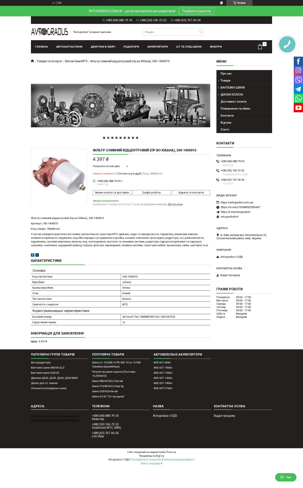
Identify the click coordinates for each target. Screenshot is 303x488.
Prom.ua (171, 452)
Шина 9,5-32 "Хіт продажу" (108, 396)
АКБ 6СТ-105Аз (163, 372)
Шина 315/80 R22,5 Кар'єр (108, 386)
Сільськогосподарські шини (48, 388)
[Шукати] (200, 32)
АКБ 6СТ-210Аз (163, 388)
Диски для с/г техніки (44, 383)
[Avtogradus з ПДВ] (49, 32)
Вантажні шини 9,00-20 (45, 372)
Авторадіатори (40, 362)
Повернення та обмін (235, 108)
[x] (37, 255)
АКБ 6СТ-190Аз (163, 383)
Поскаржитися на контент (146, 459)
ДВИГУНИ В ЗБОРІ (103, 46)
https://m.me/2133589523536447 (240, 207)
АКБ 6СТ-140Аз (163, 377)
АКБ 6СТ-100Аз (163, 367)
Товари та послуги (49, 61)
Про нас (226, 73)
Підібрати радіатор (196, 11)
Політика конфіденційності (179, 459)
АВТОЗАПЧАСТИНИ (69, 46)
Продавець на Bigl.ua (151, 455)
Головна (41, 46)
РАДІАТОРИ (131, 46)
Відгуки (226, 122)
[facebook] (32, 255)
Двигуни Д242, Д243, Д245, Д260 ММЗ (54, 377)
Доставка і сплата (234, 101)
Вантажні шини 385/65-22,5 (47, 367)
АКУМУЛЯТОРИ (157, 46)
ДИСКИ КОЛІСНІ (232, 94)
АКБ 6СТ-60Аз (162, 362)
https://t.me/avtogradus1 (236, 211)
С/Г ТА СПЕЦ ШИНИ (189, 46)
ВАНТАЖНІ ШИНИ (233, 87)
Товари (225, 80)
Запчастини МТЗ (76, 61)
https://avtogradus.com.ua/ (237, 202)
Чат (288, 477)
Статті (225, 129)
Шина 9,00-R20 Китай (105, 391)
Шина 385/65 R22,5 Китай (107, 381)
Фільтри (216, 46)
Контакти (227, 115)
